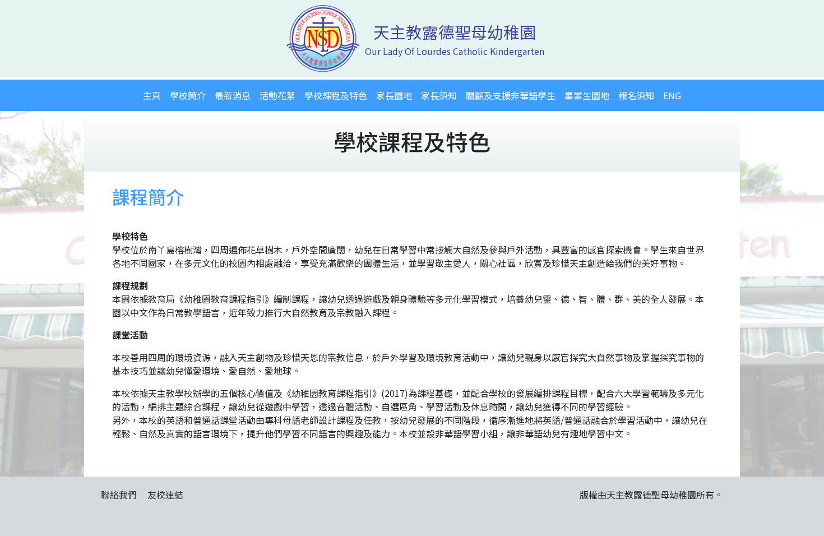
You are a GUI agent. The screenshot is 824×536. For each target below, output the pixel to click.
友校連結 (165, 494)
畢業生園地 (586, 95)
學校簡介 (188, 95)
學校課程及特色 (335, 95)
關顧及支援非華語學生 (510, 95)
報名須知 (636, 95)
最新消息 (233, 95)
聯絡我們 (119, 494)
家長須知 (439, 95)
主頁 (152, 95)
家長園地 (394, 95)
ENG (672, 95)
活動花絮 (277, 95)
